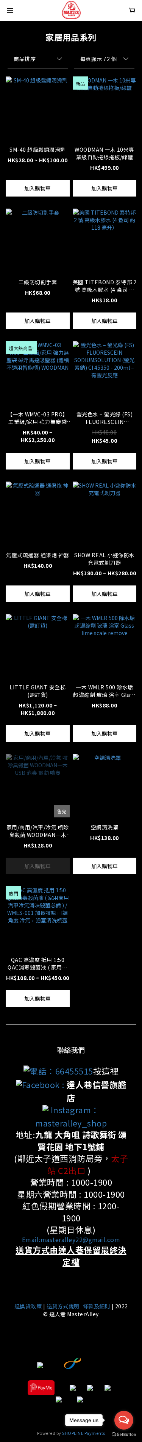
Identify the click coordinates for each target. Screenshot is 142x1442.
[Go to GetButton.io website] (124, 1434)
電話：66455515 (61, 1071)
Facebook (41, 1084)
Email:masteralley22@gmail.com (71, 1239)
